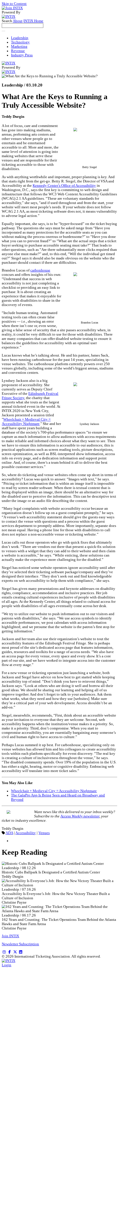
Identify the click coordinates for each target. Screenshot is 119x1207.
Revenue (18, 51)
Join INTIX (10, 936)
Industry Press (22, 55)
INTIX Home (33, 21)
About (18, 21)
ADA (9, 833)
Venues (44, 833)
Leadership (19, 38)
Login (6, 965)
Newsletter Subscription (20, 944)
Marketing (19, 47)
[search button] (3, 31)
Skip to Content (14, 4)
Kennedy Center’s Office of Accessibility (64, 186)
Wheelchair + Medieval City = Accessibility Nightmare (26, 421)
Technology (20, 42)
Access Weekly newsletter (79, 816)
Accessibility (25, 833)
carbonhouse (40, 270)
